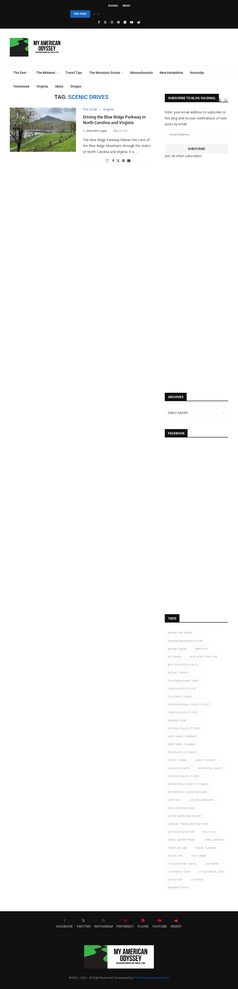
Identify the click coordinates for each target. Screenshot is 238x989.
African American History (185, 641)
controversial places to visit (188, 704)
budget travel (178, 672)
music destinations (181, 808)
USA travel (212, 863)
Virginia (42, 86)
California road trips (183, 680)
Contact (113, 5)
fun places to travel (182, 752)
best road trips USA (203, 656)
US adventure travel (182, 863)
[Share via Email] (128, 160)
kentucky (174, 800)
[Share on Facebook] (113, 160)
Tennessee (21, 86)
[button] (94, 14)
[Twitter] (105, 22)
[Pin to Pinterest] (123, 160)
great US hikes (205, 760)
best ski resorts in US (182, 664)
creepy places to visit (183, 712)
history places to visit (184, 776)
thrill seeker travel (182, 839)
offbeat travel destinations (188, 824)
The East (19, 73)
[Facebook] (99, 22)
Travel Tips (73, 73)
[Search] (226, 100)
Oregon (75, 86)
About (126, 5)
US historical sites (211, 871)
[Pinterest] (118, 22)
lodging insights (201, 800)
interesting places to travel (188, 784)
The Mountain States (104, 73)
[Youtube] (131, 22)
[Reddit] (138, 22)
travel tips (175, 855)
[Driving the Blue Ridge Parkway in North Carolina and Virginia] (43, 130)
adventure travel (180, 632)
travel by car (177, 848)
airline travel (177, 648)
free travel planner (182, 744)
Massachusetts (141, 73)
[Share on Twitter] (118, 160)
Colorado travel (180, 696)
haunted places (179, 768)
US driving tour (179, 871)
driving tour (177, 720)
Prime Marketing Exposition (151, 978)
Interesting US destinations (187, 792)
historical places (210, 768)
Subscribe (196, 149)
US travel (197, 879)
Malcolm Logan (97, 131)
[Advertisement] (200, 239)
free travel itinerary (182, 736)
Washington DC (178, 887)
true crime (198, 855)
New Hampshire (171, 73)
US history (175, 879)
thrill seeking (214, 839)
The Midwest (45, 73)
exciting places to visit (184, 728)
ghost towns (177, 760)
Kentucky (197, 73)
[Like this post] (107, 160)
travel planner (205, 848)
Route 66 (209, 831)
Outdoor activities (181, 831)
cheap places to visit (182, 688)
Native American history (185, 816)
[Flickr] (125, 22)
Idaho (59, 86)
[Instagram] (112, 22)
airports (201, 648)
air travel (175, 656)
